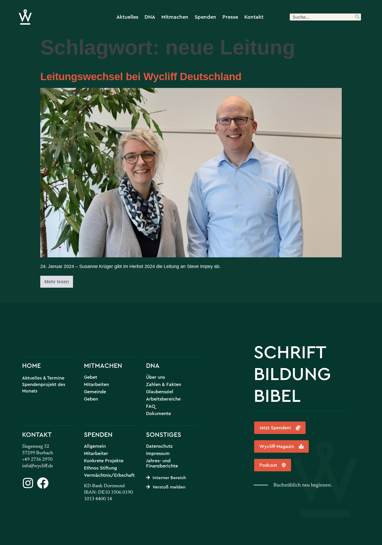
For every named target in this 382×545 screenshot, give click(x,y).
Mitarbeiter (96, 453)
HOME (31, 365)
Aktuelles (127, 16)
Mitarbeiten (96, 384)
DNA (149, 16)
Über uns (155, 377)
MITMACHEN (103, 365)
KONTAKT (37, 434)
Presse (230, 16)
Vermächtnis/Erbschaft (109, 475)
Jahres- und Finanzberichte (162, 463)
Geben (91, 399)
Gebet (90, 377)
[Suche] (357, 17)
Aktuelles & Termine (43, 378)
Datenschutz (159, 446)
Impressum (158, 453)
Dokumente (158, 413)
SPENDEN (98, 434)
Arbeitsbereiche (163, 399)
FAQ (150, 406)
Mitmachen (174, 16)
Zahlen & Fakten (163, 384)
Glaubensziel (159, 391)
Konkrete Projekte (103, 460)
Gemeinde (95, 391)
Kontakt (254, 16)
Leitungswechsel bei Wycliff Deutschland (140, 76)
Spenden (205, 16)
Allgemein (95, 446)
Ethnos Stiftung (100, 468)
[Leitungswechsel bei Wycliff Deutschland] (191, 172)
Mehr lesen (58, 280)
